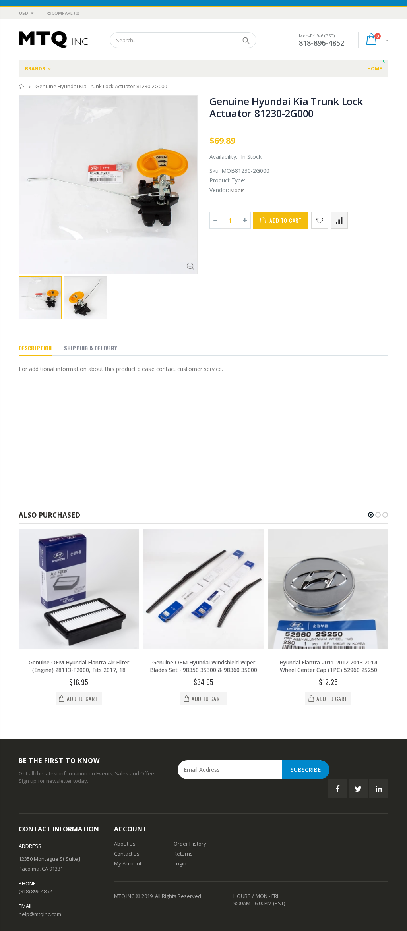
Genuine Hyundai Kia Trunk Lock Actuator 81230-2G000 (286, 107)
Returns (183, 853)
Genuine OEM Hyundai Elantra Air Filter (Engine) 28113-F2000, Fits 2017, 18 (79, 666)
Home (22, 86)
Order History (190, 843)
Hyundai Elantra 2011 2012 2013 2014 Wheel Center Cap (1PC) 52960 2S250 (328, 666)
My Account (127, 863)
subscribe (306, 769)
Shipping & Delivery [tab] (90, 348)
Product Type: (227, 180)
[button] (370, 515)
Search (246, 40)
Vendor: (219, 190)
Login (180, 863)
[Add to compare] (339, 220)
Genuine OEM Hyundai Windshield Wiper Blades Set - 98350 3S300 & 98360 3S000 (203, 666)
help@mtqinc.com (40, 913)
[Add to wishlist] (319, 220)
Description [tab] (35, 348)
